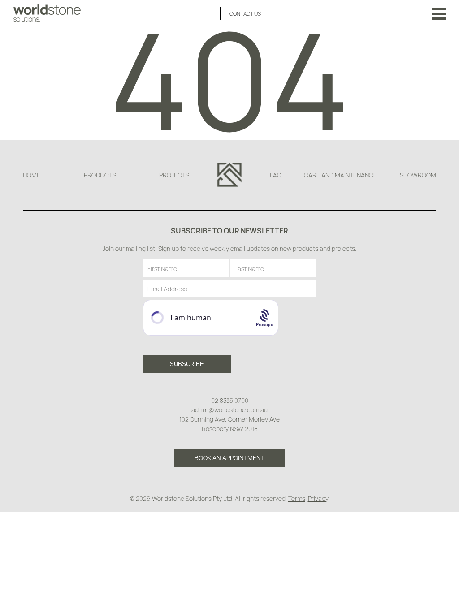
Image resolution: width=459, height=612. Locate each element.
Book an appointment (229, 457)
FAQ (275, 175)
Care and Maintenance (340, 175)
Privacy (318, 498)
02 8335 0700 (229, 400)
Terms (296, 498)
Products (100, 175)
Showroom (418, 175)
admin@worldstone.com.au (229, 409)
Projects (174, 175)
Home (31, 175)
